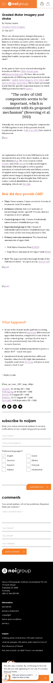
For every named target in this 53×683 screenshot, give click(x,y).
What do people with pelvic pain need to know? (24, 642)
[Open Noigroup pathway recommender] (5, 677)
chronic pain (32, 71)
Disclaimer (6, 606)
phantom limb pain (14, 74)
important (32, 332)
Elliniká (35, 460)
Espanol (10, 465)
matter (29, 88)
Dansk (34, 455)
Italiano (10, 469)
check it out (43, 261)
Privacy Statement (10, 611)
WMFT (35, 247)
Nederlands (37, 469)
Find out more (10, 671)
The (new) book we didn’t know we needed (22, 650)
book (23, 164)
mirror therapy (9, 83)
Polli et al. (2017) (31, 130)
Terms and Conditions (11, 619)
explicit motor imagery (22, 80)
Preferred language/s (12, 451)
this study (29, 362)
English (10, 455)
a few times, (39, 80)
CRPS (22, 71)
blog (16, 161)
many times (22, 83)
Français (35, 465)
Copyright (6, 615)
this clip (25, 184)
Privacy (5, 623)
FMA (48, 252)
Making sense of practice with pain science (22, 638)
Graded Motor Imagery (13, 27)
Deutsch (11, 460)
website (5, 164)
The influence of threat (12, 646)
